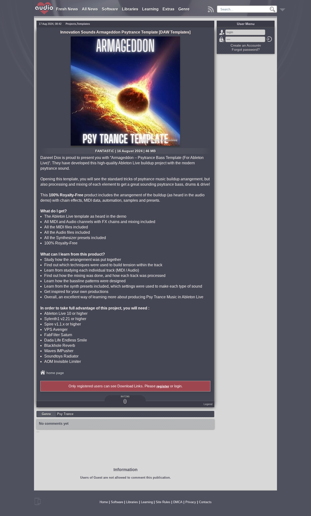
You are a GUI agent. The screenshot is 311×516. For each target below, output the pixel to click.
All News (90, 9)
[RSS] (211, 8)
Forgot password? (222, 39)
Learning (150, 9)
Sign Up (222, 32)
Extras (168, 9)
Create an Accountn (246, 45)
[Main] (44, 3)
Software (110, 9)
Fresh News (67, 9)
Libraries (130, 9)
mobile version (37, 501)
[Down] (283, 8)
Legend (208, 404)
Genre (184, 9)
